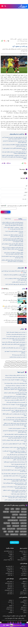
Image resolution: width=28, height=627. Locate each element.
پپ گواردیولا (9, 588)
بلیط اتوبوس (12, 366)
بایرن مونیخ (23, 607)
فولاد (25, 588)
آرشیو (25, 556)
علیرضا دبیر (23, 573)
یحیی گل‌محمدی (9, 573)
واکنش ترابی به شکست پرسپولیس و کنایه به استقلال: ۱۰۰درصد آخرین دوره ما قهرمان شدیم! (15, 491)
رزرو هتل (17, 366)
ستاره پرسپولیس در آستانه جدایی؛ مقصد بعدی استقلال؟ (13, 408)
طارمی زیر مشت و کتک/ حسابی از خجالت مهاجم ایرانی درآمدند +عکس (15, 476)
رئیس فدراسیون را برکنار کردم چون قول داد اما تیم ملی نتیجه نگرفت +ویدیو (15, 141)
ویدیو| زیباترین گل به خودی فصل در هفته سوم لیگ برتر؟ (13, 473)
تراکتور (12, 509)
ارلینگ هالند (9, 593)
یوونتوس (10, 612)
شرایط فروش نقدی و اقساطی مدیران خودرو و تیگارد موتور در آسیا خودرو (13, 345)
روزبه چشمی (23, 523)
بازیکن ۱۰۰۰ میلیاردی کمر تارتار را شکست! (17, 428)
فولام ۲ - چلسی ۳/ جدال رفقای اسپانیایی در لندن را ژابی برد (15, 444)
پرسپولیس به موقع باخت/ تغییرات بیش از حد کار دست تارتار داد (14, 380)
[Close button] (27, 622)
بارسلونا (13, 517)
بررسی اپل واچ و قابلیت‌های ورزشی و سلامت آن (15, 334)
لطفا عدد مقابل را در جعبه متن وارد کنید (17, 206)
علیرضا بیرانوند (23, 514)
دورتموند (10, 600)
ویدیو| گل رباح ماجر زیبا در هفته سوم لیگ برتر (15, 417)
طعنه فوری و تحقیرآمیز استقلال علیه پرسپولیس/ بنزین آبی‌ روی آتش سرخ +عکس (15, 145)
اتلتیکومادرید (23, 602)
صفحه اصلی (25, 39)
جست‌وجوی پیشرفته (21, 559)
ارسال (5, 212)
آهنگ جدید (8, 361)
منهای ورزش (21, 268)
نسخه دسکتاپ (14, 542)
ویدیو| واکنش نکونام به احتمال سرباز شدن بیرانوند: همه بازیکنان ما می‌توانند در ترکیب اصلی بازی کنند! (14, 497)
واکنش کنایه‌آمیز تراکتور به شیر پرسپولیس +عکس (15, 500)
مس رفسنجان (23, 592)
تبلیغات (24, 554)
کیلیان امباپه (9, 581)
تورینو (4, 528)
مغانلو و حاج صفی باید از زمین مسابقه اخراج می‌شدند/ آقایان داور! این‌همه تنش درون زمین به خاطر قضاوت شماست (14, 397)
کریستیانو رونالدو (8, 583)
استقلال (17, 509)
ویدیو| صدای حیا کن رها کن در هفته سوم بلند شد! (14, 383)
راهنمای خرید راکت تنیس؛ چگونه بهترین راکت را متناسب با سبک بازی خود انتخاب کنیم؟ (13, 339)
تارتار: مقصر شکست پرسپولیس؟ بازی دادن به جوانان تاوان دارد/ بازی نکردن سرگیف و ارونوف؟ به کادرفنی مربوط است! (12, 249)
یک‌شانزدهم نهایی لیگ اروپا (21, 43)
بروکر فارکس (24, 364)
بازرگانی (22, 329)
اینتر (25, 603)
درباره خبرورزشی (22, 551)
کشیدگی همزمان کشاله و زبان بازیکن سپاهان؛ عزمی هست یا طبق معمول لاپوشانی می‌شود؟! (14, 152)
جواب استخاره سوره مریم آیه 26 (18, 355)
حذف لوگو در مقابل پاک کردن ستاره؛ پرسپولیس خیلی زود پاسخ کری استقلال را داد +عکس (12, 244)
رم (25, 173)
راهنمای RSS (23, 558)
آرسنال (24, 600)
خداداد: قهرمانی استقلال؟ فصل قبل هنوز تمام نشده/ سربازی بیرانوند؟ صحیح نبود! (15, 467)
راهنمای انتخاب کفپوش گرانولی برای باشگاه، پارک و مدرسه (13, 342)
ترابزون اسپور (23, 531)
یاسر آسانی (15, 514)
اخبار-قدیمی (20, 39)
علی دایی (24, 571)
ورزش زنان (10, 552)
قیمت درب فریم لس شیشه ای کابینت (17, 357)
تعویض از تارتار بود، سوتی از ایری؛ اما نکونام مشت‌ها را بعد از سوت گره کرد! (12, 257)
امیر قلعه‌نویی (9, 569)
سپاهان (7, 509)
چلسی (24, 612)
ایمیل (26, 192)
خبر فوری (18, 361)
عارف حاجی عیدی (11, 528)
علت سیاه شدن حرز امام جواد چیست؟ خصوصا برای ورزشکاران (15, 352)
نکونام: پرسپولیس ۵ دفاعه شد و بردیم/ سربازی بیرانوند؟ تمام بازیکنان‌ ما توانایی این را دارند (13, 253)
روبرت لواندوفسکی (8, 590)
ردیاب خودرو (14, 361)
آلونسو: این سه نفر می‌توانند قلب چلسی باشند (15, 402)
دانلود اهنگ (13, 364)
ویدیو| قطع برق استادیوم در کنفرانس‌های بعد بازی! (15, 434)
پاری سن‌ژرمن (23, 609)
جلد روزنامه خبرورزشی (8, 559)
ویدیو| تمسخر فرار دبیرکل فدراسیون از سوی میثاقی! (14, 462)
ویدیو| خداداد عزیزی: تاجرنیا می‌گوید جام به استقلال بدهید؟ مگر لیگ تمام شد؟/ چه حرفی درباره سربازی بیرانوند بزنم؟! (15, 425)
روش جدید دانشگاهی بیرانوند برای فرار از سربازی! (15, 375)
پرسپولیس (24, 509)
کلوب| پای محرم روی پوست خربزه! (18, 464)
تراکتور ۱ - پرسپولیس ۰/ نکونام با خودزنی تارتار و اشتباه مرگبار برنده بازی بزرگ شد (13, 228)
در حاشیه (10, 556)
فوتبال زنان (10, 531)
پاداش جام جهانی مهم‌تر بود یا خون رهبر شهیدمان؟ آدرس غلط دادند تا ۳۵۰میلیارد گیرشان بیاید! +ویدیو (14, 138)
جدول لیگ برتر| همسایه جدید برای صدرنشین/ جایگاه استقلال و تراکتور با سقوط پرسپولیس (15, 480)
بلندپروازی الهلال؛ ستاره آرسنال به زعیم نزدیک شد (15, 377)
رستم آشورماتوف (14, 534)
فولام (5, 531)
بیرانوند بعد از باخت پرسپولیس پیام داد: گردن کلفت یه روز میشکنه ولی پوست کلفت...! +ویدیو (15, 451)
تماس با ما (24, 552)
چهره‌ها (10, 554)
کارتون (11, 558)
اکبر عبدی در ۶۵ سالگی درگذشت (18, 282)
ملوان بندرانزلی (23, 593)
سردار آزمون (23, 566)
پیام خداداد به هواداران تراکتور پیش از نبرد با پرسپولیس (14, 232)
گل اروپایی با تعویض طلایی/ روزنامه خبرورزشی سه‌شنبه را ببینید (14, 440)
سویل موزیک (18, 364)
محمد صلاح (10, 585)
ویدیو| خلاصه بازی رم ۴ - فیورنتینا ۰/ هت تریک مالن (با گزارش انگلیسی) (15, 405)
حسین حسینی (23, 520)
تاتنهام (24, 610)
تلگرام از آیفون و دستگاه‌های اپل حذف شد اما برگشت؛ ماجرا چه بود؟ (15, 275)
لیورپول (8, 526)
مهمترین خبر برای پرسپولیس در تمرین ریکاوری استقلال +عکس (15, 414)
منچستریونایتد (9, 609)
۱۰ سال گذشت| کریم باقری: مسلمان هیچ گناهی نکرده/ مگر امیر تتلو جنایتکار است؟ (15, 483)
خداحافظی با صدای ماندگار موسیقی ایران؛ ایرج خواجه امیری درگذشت (14, 271)
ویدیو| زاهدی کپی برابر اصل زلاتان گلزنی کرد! (16, 454)
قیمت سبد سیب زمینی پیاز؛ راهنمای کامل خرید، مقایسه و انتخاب (13, 348)
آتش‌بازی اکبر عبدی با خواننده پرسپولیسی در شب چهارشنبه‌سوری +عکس (16, 279)
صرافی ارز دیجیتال (23, 366)
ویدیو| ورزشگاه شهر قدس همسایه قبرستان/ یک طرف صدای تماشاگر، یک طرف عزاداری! (15, 420)
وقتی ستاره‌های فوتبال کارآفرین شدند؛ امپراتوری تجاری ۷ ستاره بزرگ (14, 149)
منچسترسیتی (7, 517)
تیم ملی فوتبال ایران (21, 517)
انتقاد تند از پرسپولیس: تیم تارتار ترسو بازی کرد (15, 385)
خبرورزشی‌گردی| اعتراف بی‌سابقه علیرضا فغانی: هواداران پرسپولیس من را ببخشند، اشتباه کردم (12, 260)
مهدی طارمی (23, 526)
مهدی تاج (24, 569)
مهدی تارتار (23, 511)
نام (26, 186)
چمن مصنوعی (24, 361)
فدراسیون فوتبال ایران (12, 520)
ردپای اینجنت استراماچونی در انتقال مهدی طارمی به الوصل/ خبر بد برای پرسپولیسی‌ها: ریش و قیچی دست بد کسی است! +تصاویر (14, 157)
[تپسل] (0, 622)
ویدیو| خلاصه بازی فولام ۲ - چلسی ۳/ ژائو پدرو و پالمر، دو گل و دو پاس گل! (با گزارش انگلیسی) (14, 411)
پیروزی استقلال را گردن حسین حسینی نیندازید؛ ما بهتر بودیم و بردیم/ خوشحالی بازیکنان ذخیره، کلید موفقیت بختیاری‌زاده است (13, 240)
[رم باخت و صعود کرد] (14, 64)
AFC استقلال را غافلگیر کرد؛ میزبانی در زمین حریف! (15, 400)
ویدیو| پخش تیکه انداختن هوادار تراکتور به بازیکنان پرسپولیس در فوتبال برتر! (15, 393)
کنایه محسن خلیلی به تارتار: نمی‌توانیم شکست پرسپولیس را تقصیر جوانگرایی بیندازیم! (14, 487)
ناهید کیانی (10, 571)
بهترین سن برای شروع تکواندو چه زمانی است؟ (15, 336)
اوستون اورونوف (15, 523)
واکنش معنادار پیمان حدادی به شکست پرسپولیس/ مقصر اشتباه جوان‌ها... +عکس (14, 448)
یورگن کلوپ (9, 586)
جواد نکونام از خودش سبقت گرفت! (18, 494)
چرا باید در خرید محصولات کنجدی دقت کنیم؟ (16, 332)
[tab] (20, 219)
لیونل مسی (10, 592)
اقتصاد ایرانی (6, 366)
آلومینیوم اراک (16, 526)
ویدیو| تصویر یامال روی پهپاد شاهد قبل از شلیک (15, 284)
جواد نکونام (6, 511)
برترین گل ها (7, 523)
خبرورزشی (22, 6)
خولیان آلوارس (23, 534)
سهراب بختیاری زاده (15, 511)
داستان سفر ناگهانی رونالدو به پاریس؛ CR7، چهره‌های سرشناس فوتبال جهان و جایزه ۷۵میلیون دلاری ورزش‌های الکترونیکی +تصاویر (15, 389)
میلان (7, 534)
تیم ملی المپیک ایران (21, 528)
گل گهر (16, 531)
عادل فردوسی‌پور (9, 566)
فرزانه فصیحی (9, 568)
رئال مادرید (10, 602)
